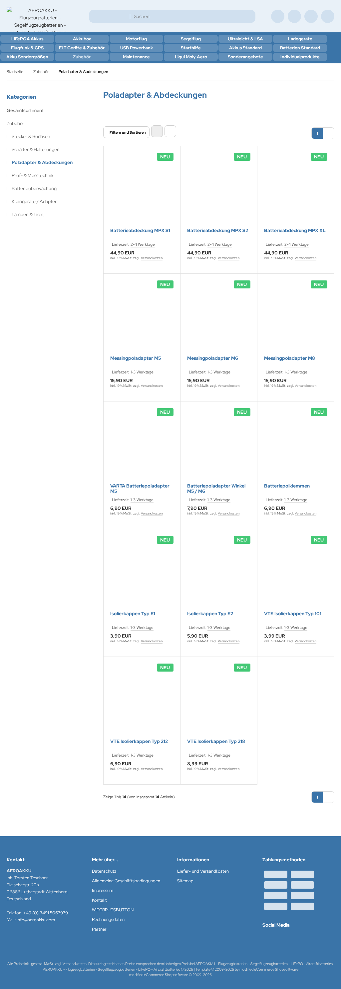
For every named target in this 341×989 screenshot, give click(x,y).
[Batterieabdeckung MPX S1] (141, 191)
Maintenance (136, 57)
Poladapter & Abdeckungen (42, 162)
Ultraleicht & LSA (245, 39)
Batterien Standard (300, 48)
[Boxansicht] (157, 131)
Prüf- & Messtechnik (33, 175)
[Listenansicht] (170, 131)
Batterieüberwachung (34, 188)
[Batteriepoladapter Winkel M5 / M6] (218, 446)
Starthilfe (191, 48)
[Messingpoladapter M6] (218, 318)
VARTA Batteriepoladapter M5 (140, 488)
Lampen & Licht (28, 214)
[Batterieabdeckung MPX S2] (218, 191)
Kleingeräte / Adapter (34, 201)
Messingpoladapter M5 (135, 358)
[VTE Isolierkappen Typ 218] (218, 702)
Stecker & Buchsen (31, 136)
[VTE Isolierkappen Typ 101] (295, 574)
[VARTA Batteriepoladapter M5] (141, 446)
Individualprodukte (300, 57)
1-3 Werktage (142, 372)
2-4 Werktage (143, 244)
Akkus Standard (245, 48)
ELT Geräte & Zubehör (82, 48)
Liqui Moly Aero (191, 57)
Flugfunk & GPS (27, 48)
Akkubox (82, 39)
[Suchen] (248, 16)
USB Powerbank (136, 48)
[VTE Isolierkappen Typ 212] (141, 702)
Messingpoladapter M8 (289, 358)
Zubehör (82, 57)
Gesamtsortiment (25, 110)
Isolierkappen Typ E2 (210, 614)
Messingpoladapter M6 (212, 358)
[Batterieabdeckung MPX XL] (295, 191)
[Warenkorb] (311, 16)
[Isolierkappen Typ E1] (141, 574)
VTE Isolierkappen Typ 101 (292, 614)
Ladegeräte (300, 39)
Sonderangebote (245, 57)
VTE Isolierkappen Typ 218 (216, 741)
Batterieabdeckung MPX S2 (217, 230)
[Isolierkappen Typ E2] (218, 574)
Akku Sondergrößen (27, 57)
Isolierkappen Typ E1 (132, 614)
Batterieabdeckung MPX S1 (140, 230)
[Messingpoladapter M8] (295, 318)
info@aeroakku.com (36, 920)
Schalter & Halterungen (36, 149)
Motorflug (136, 39)
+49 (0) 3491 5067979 (45, 913)
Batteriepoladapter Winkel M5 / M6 (216, 488)
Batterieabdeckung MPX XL (295, 230)
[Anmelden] (294, 16)
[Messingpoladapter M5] (141, 318)
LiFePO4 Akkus (27, 39)
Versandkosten (152, 258)
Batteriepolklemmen (287, 486)
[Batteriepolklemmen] (295, 446)
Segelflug (191, 39)
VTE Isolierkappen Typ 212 (139, 741)
